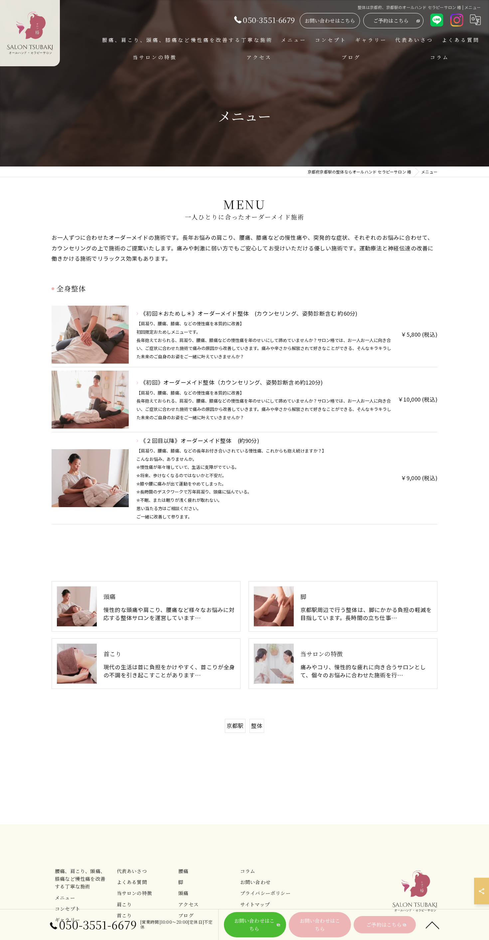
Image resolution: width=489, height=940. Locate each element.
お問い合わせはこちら (330, 20)
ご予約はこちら (390, 20)
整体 (256, 726)
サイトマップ (255, 904)
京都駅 (235, 726)
